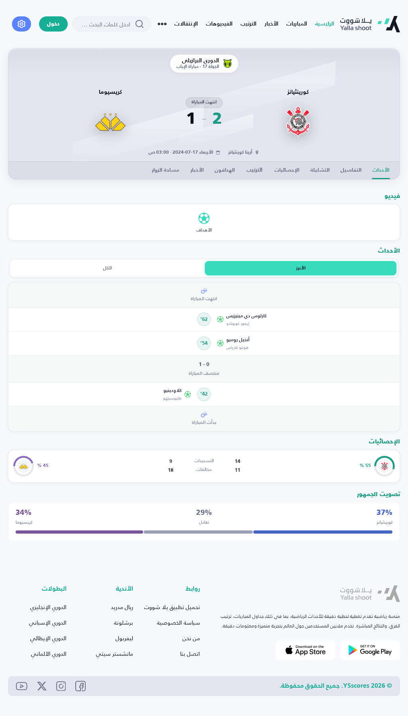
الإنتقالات (186, 24)
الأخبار (272, 24)
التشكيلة (320, 170)
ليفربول (124, 638)
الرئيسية (324, 24)
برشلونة (123, 622)
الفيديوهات (219, 24)
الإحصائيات (287, 170)
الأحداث (381, 170)
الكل (107, 268)
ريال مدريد (122, 606)
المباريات (296, 24)
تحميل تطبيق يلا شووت (172, 606)
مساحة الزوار (165, 170)
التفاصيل (351, 170)
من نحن (191, 638)
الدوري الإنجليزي (48, 606)
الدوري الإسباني (48, 622)
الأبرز (301, 268)
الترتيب (249, 24)
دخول (53, 24)
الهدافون (225, 170)
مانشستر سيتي (114, 653)
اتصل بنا (190, 653)
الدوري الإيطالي (48, 638)
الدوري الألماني (49, 653)
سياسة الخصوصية (178, 622)
